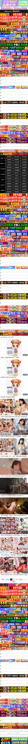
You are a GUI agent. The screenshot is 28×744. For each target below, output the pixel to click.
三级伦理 (9, 162)
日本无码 (24, 156)
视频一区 (3, 158)
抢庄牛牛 (17, 173)
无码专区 (3, 185)
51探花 (24, 178)
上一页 (7, 579)
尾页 (14, 581)
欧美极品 (17, 159)
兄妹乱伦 (17, 189)
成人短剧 (24, 189)
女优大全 (17, 181)
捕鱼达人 (9, 173)
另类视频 (24, 164)
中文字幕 (17, 162)
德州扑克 (24, 173)
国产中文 (9, 189)
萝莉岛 (24, 181)
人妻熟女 (9, 164)
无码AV (3, 179)
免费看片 (9, 183)
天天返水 (24, 175)
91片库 (9, 181)
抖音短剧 (9, 178)
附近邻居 (9, 167)
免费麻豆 (9, 186)
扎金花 (16, 175)
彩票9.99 (9, 175)
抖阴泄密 (24, 186)
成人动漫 (24, 159)
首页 (3, 579)
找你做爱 (24, 167)
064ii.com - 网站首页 (12, 11)
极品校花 (9, 191)
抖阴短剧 (17, 191)
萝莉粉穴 (17, 186)
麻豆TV (17, 178)
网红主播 (17, 156)
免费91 (16, 183)
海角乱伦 (24, 183)
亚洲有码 (9, 159)
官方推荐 (3, 174)
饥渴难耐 (17, 167)
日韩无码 (24, 191)
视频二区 (3, 163)
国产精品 (9, 156)
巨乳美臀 (24, 162)
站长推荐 (3, 168)
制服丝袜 (17, 164)
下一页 (20, 579)
